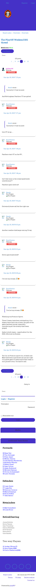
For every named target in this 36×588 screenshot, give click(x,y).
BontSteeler (10, 104)
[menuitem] (6, 3)
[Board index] (8, 14)
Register (11, 399)
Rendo (10, 87)
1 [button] (11, 61)
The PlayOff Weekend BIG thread (14, 41)
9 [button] (15, 61)
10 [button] (18, 61)
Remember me (8, 416)
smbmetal (9, 68)
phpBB (12, 586)
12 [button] (24, 61)
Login (3, 399)
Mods (11, 48)
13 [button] (28, 61)
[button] (5, 61)
